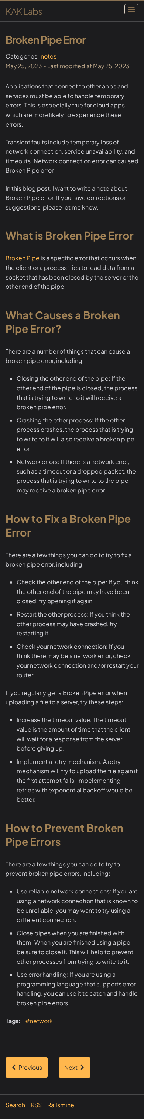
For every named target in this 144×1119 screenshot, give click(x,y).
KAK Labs (24, 11)
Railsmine (60, 1105)
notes (48, 56)
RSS (36, 1105)
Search (15, 1105)
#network (39, 1021)
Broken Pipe (23, 258)
